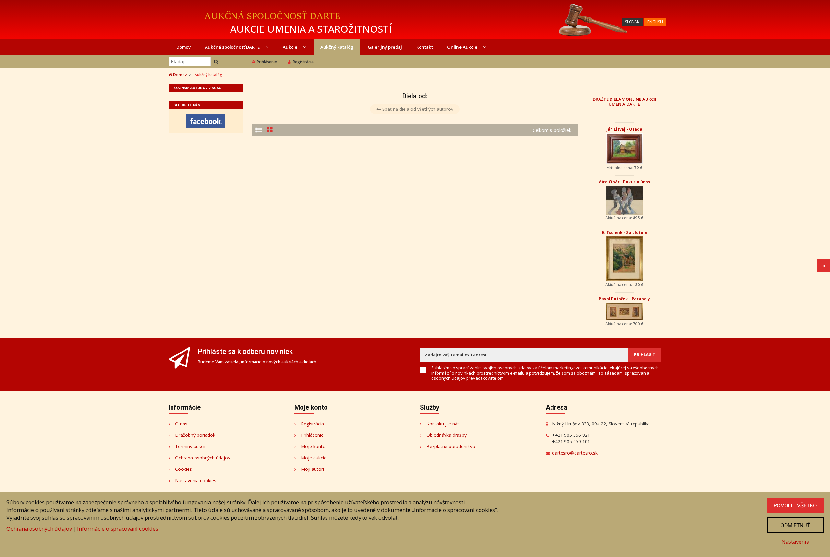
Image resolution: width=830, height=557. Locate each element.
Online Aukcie (462, 47)
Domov (183, 47)
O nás (181, 424)
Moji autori (312, 469)
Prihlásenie (267, 61)
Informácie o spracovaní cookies (117, 528)
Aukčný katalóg (336, 47)
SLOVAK (632, 22)
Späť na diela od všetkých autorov (417, 109)
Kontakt (424, 47)
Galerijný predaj (385, 47)
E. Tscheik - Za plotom (624, 232)
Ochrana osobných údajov (202, 458)
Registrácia (303, 61)
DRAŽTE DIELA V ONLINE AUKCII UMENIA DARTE (624, 101)
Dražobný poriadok (195, 435)
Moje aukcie (313, 458)
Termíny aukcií (190, 446)
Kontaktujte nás (443, 424)
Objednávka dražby (446, 435)
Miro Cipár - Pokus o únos (624, 182)
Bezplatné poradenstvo (450, 446)
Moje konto (313, 446)
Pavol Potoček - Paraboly (624, 299)
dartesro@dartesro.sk (575, 453)
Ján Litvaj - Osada (624, 129)
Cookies (183, 469)
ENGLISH (655, 22)
